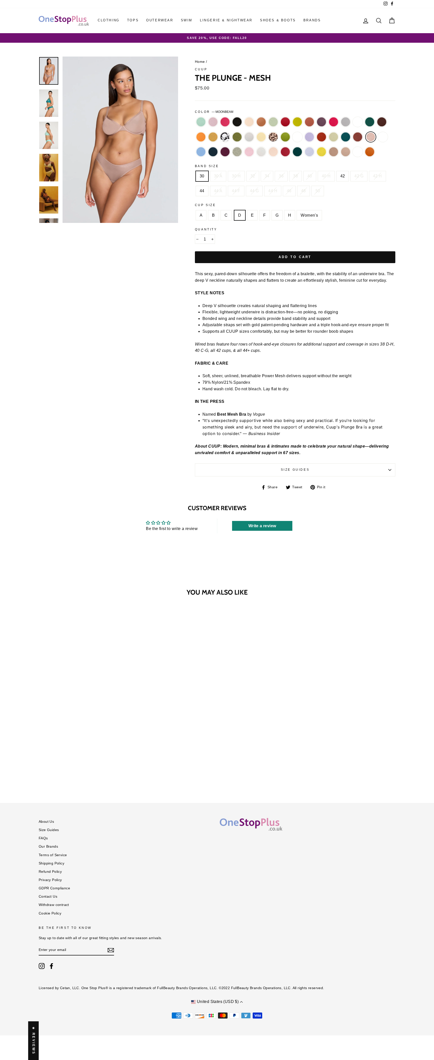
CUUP (201, 69)
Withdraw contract (54, 905)
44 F (236, 191)
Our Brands (48, 846)
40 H (326, 176)
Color (214, 112)
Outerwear (159, 20)
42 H (377, 176)
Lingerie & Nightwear (226, 20)
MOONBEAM (371, 137)
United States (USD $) (218, 1001)
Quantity (206, 229)
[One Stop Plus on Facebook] (51, 966)
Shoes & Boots (278, 20)
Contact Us (48, 896)
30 (202, 176)
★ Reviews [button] (33, 1041)
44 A (218, 191)
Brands (312, 20)
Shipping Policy (51, 863)
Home (200, 62)
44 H (272, 191)
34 (267, 176)
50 (317, 191)
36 (281, 176)
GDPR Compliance (54, 888)
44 (202, 191)
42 (342, 176)
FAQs (43, 838)
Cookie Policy (50, 913)
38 (295, 176)
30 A (218, 176)
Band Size (207, 166)
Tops (133, 20)
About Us (46, 822)
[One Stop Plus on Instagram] (42, 966)
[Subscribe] (110, 950)
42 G (358, 176)
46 (289, 191)
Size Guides (295, 469)
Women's (309, 215)
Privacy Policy (50, 880)
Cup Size (205, 205)
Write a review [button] (262, 526)
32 (252, 176)
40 (309, 176)
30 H (236, 176)
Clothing (109, 20)
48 (303, 191)
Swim (186, 20)
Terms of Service (53, 855)
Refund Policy (50, 872)
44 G (254, 191)
